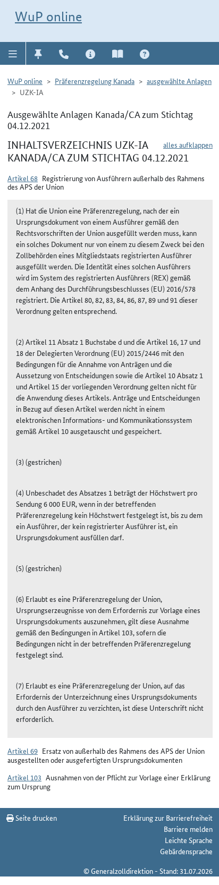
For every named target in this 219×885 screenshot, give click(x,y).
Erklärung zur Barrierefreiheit (168, 817)
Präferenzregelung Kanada (94, 80)
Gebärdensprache (186, 851)
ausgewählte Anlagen (179, 80)
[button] (13, 53)
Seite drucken (35, 817)
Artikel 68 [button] (22, 178)
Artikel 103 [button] (24, 777)
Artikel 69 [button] (22, 750)
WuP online (48, 16)
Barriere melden (188, 828)
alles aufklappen (188, 144)
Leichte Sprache (189, 840)
